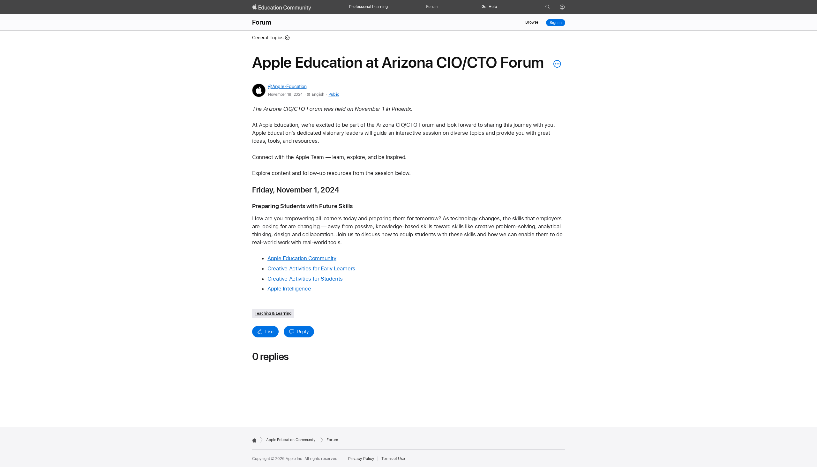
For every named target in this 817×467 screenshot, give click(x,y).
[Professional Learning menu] (391, 7)
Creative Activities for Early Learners (311, 268)
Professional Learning (368, 6)
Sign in (555, 22)
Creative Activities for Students (305, 278)
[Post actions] (555, 64)
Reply (303, 331)
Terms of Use (393, 458)
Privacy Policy (361, 458)
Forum (431, 6)
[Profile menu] (566, 7)
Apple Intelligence (289, 288)
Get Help (489, 6)
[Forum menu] (440, 7)
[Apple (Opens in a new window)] (254, 440)
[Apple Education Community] (281, 7)
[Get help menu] (500, 7)
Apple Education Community (301, 258)
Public (333, 94)
